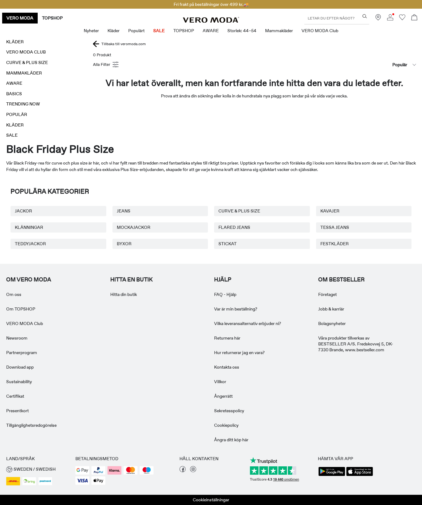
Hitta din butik (123, 294)
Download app (20, 367)
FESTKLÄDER (334, 243)
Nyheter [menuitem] (91, 30)
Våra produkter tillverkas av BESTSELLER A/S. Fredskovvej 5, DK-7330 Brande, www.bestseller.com (355, 344)
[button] (37, 469)
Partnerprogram (21, 352)
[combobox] (385, 64)
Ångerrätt (223, 396)
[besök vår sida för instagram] (193, 470)
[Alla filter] (106, 65)
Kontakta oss (226, 367)
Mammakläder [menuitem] (279, 30)
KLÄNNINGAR (29, 227)
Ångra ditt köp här (231, 439)
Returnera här (227, 338)
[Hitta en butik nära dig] (378, 18)
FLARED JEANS (234, 227)
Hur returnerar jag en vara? (239, 352)
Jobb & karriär (331, 308)
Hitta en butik (131, 279)
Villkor (220, 381)
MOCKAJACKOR (133, 227)
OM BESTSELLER (341, 279)
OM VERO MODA (28, 279)
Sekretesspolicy (229, 410)
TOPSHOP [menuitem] (183, 30)
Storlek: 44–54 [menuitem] (241, 30)
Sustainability (19, 381)
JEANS (123, 210)
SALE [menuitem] (159, 30)
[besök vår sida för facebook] (182, 470)
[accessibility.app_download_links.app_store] (359, 475)
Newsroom (16, 338)
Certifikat (15, 396)
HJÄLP (222, 279)
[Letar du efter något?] (364, 16)
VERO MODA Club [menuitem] (320, 30)
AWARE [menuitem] (211, 30)
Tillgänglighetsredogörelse (31, 425)
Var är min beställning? (235, 308)
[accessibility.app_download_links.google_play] (332, 475)
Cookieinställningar (211, 499)
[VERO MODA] (211, 21)
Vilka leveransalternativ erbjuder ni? (247, 323)
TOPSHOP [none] (52, 17)
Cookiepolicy (226, 425)
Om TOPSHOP (20, 308)
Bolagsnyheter (332, 323)
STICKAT (227, 243)
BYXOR (124, 243)
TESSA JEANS (334, 227)
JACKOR (23, 210)
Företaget (327, 294)
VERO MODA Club (24, 323)
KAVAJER (330, 210)
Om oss (13, 294)
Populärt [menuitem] (136, 30)
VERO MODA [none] (19, 17)
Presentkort (17, 410)
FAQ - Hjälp (225, 294)
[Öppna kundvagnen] (414, 18)
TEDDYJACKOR (30, 243)
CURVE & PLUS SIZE (239, 210)
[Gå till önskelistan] (402, 18)
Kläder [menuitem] (114, 30)
